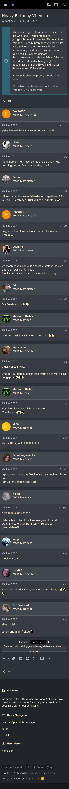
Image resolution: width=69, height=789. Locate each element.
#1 (66, 125)
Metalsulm (19, 347)
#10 (65, 438)
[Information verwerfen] (62, 32)
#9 (65, 403)
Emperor (18, 177)
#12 (65, 507)
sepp (16, 539)
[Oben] (38, 778)
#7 (65, 330)
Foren (5, 728)
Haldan (17, 493)
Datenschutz (50, 772)
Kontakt (6, 735)
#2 (65, 156)
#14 (65, 584)
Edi (15, 285)
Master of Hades (23, 316)
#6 (65, 299)
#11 (65, 469)
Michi (16, 423)
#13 (65, 553)
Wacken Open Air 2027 (16, 767)
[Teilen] (60, 125)
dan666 (17, 570)
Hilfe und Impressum (15, 778)
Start (31, 778)
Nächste (36, 641)
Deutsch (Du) (44, 767)
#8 (65, 361)
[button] (5, 4)
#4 (65, 226)
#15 (65, 619)
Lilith (16, 142)
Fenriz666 (10, 20)
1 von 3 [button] (23, 641)
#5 (65, 260)
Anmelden (7, 750)
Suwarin (18, 246)
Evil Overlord (21, 605)
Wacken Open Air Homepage (18, 722)
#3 (65, 191)
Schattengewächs (24, 455)
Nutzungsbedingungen (27, 772)
